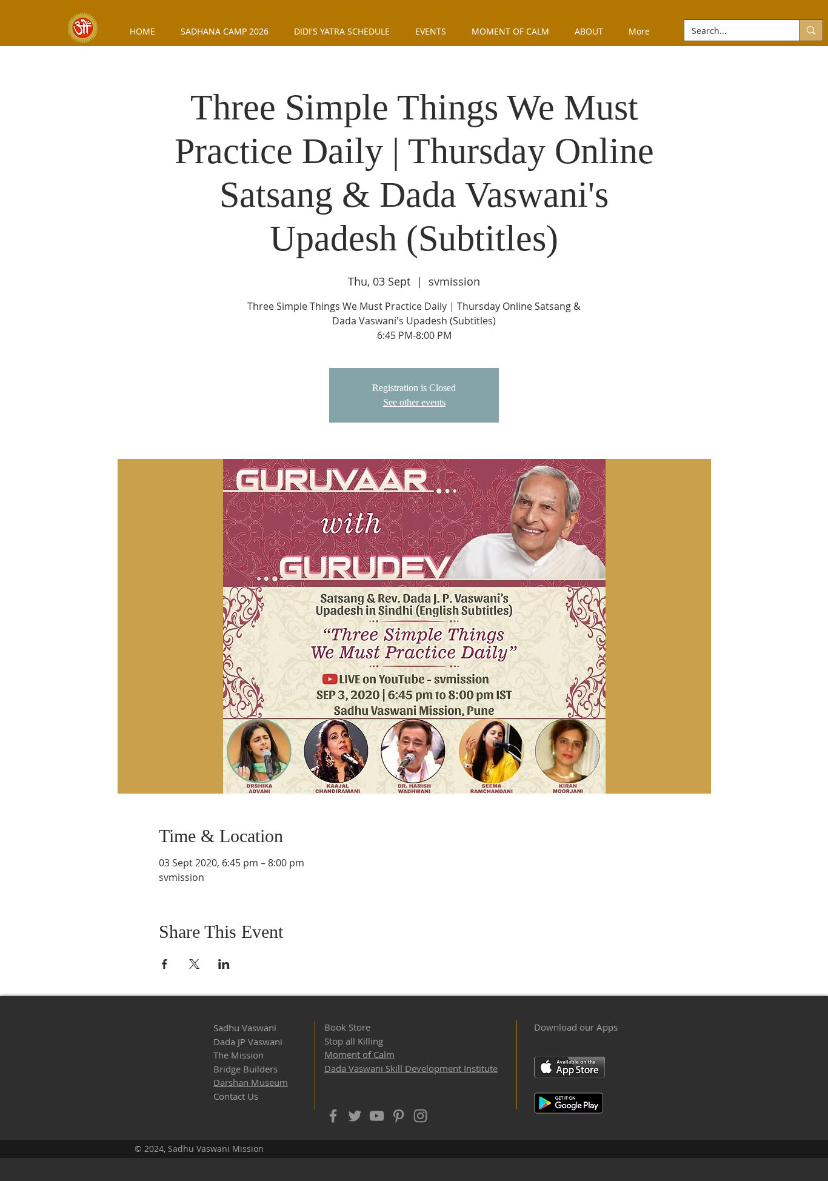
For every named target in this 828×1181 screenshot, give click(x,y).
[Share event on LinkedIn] (224, 964)
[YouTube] (377, 1116)
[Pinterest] (398, 1116)
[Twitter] (355, 1116)
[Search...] (811, 30)
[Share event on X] (194, 964)
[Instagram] (420, 1116)
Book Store (347, 1027)
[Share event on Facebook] (164, 964)
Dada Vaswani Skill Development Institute (411, 1068)
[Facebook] (333, 1116)
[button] (589, 31)
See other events (414, 402)
